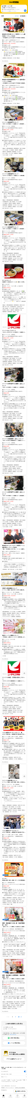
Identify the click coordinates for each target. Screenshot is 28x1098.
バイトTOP (3, 1079)
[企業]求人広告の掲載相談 (20, 1087)
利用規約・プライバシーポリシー (7, 1087)
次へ (19, 1016)
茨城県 (8, 1079)
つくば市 (13, 1079)
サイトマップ (13, 1085)
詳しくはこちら (13, 1034)
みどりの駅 (19, 1079)
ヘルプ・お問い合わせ (5, 1085)
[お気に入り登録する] (24, 30)
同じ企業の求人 (5, 60)
